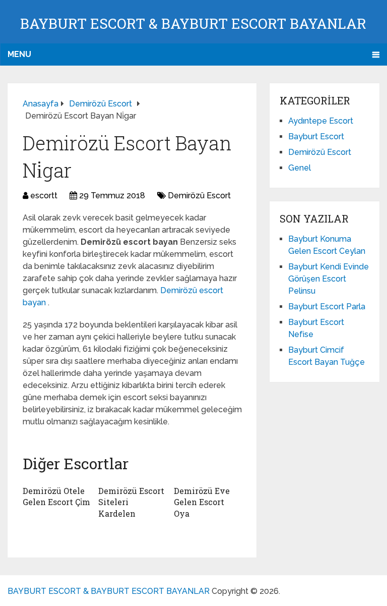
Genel (299, 168)
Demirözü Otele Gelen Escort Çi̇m (56, 496)
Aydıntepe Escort (320, 121)
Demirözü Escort (199, 195)
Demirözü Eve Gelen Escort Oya (202, 502)
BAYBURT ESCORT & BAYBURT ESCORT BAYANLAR (193, 23)
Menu (19, 54)
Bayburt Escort (316, 136)
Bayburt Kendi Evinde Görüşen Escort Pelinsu (328, 279)
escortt (43, 195)
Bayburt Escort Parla (326, 306)
